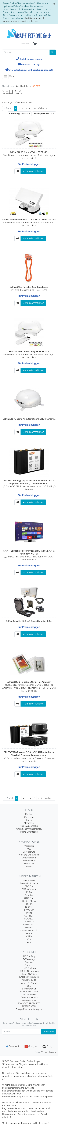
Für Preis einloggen (29, 164)
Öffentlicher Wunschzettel (29, 829)
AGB (29, 849)
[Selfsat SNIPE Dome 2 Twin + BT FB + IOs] (29, 133)
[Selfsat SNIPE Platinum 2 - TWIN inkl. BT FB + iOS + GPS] (29, 200)
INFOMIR (29, 907)
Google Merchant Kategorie (29, 1009)
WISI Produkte (29, 980)
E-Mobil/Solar (29, 989)
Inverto (29, 913)
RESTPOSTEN (29, 1006)
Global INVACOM (29, 974)
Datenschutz (29, 852)
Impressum (29, 846)
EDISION (29, 886)
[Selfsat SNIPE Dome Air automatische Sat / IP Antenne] (29, 400)
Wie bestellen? (29, 860)
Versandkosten (48, 1052)
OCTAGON (29, 921)
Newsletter (29, 863)
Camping (29, 965)
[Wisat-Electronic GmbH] (29, 33)
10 (43, 113)
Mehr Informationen (33, 171)
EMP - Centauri (29, 889)
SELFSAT (29, 927)
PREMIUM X (29, 924)
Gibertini (29, 895)
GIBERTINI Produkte (29, 971)
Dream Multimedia (29, 883)
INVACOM (29, 910)
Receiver (29, 962)
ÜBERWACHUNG (29, 997)
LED (29, 986)
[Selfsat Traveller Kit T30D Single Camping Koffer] (29, 602)
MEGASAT (29, 919)
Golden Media (29, 901)
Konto (29, 820)
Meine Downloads (29, 832)
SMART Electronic (29, 930)
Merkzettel (29, 823)
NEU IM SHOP (29, 1000)
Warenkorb (29, 817)
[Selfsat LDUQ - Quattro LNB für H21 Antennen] (29, 663)
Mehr (29, 942)
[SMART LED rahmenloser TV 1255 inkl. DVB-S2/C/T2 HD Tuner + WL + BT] (29, 532)
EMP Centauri (29, 968)
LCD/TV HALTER (29, 983)
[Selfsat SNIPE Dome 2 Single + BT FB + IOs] (29, 332)
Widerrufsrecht (29, 858)
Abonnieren (48, 1031)
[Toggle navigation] (5, 76)
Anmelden (25, 44)
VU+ (29, 939)
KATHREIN (29, 916)
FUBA (29, 892)
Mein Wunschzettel (29, 826)
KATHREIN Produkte (29, 977)
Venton (29, 933)
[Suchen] (53, 52)
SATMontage (29, 959)
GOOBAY (29, 904)
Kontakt (29, 814)
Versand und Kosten (29, 855)
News (29, 866)
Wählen (19, 113)
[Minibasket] (35, 44)
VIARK (29, 936)
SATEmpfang (29, 956)
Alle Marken (29, 880)
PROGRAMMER (29, 994)
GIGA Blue (29, 898)
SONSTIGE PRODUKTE (29, 1003)
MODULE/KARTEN (29, 991)
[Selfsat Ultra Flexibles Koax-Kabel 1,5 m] (29, 268)
